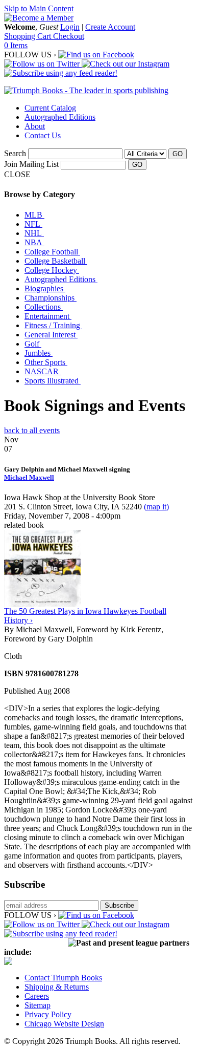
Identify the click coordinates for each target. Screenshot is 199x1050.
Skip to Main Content (38, 8)
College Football (52, 251)
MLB (34, 214)
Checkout (68, 36)
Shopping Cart (28, 36)
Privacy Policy (47, 1014)
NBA (34, 242)
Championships (50, 297)
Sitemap (37, 1005)
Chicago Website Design (64, 1023)
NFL (33, 224)
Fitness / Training (53, 325)
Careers (36, 996)
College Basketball (55, 260)
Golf (32, 343)
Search (15, 153)
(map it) (156, 506)
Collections (43, 307)
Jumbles (38, 353)
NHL (34, 233)
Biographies (44, 288)
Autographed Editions (59, 117)
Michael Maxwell (29, 477)
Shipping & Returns (56, 986)
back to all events (32, 430)
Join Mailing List (31, 164)
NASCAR (42, 371)
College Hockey (51, 270)
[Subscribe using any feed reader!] (60, 73)
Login (70, 27)
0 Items (16, 45)
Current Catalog (50, 107)
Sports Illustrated (52, 380)
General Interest (51, 334)
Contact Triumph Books (63, 977)
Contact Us (42, 135)
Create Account (110, 27)
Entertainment (47, 316)
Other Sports (45, 362)
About (34, 126)
